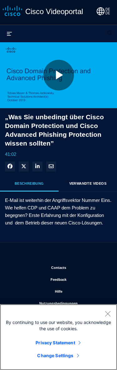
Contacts (79, 267)
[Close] (108, 314)
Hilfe (81, 291)
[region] (58, 337)
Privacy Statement (55, 342)
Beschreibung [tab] (29, 183)
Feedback (79, 279)
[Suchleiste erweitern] (109, 30)
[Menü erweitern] (9, 33)
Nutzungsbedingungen (73, 303)
